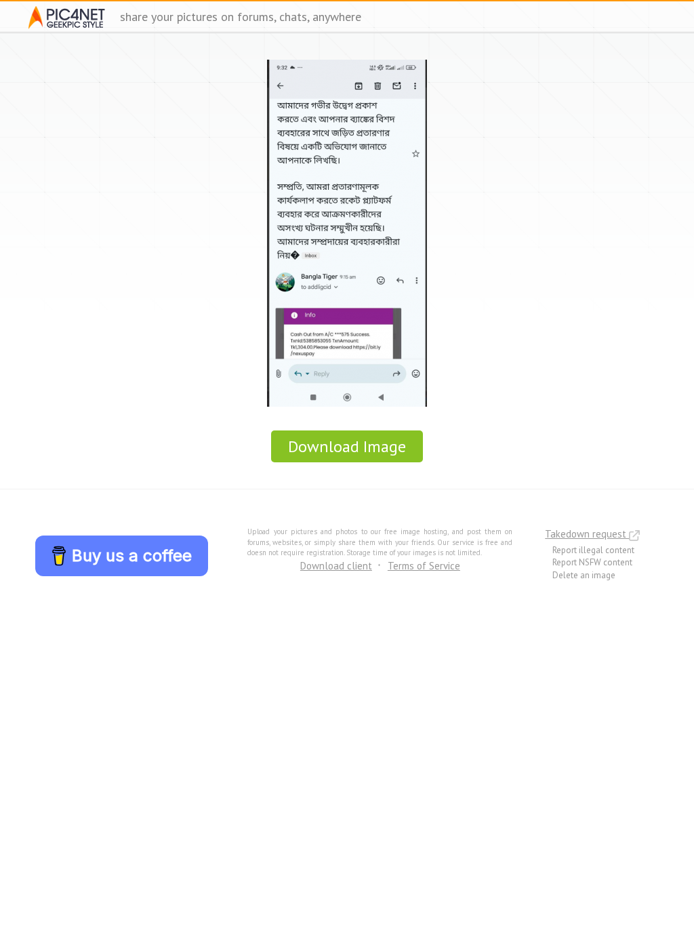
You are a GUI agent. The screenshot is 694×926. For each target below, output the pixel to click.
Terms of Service (424, 565)
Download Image (347, 446)
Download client (336, 565)
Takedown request (587, 533)
